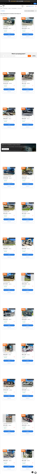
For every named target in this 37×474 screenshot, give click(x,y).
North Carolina (14, 8)
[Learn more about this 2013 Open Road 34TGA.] (9, 454)
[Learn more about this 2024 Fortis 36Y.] (27, 171)
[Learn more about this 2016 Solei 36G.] (9, 21)
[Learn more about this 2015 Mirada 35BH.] (9, 206)
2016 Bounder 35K (6, 246)
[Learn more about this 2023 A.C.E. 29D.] (27, 383)
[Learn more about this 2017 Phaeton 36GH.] (9, 383)
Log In (31, 3)
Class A (9, 8)
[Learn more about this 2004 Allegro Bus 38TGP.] (9, 418)
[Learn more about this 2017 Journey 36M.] (27, 418)
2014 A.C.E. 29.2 (24, 246)
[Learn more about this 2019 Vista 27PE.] (27, 348)
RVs (5, 3)
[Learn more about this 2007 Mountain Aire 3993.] (9, 348)
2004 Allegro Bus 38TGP (7, 423)
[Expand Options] (14, 25)
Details (9, 34)
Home (1, 8)
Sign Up (35, 3)
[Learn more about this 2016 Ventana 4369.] (27, 277)
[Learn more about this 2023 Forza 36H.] (27, 21)
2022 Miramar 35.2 (25, 317)
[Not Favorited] (14, 30)
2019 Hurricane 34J (25, 458)
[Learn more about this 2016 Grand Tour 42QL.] (9, 171)
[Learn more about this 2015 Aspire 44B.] (9, 76)
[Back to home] (3, 6)
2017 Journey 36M (25, 423)
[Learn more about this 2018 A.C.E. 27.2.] (9, 312)
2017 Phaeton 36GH (6, 388)
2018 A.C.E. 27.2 (6, 317)
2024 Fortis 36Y (24, 176)
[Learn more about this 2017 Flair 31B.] (27, 76)
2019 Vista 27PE (24, 352)
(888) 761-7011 (31, 6)
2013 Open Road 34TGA (7, 458)
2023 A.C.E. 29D (24, 388)
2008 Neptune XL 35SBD (26, 116)
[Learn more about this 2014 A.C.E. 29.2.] (27, 242)
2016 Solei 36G (5, 26)
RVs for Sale (5, 8)
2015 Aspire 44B (6, 81)
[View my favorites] (36, 6)
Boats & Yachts (2, 3)
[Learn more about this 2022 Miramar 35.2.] (27, 312)
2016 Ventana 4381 (25, 211)
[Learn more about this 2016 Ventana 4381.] (27, 206)
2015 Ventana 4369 (6, 282)
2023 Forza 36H (24, 26)
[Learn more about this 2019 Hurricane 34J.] (27, 454)
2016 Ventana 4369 (25, 282)
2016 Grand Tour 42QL (7, 176)
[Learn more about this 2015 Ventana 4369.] (9, 277)
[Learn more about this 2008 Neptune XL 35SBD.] (27, 112)
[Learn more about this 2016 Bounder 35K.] (9, 242)
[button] (32, 472)
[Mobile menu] (1, 6)
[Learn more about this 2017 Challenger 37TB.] (9, 112)
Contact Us (9, 36)
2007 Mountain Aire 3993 (7, 352)
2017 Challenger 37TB (7, 116)
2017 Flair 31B (24, 81)
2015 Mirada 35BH (6, 211)
